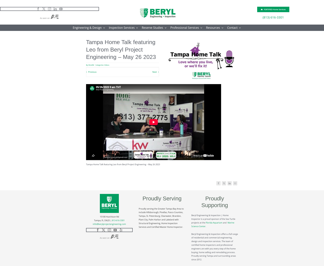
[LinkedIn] (229, 183)
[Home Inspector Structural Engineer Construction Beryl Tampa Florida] (158, 8)
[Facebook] (218, 183)
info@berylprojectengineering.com (109, 224)
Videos (106, 65)
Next (154, 72)
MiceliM (91, 65)
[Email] (235, 183)
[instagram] (49, 9)
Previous (92, 72)
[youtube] (61, 9)
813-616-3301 (118, 220)
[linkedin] (55, 9)
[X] (224, 183)
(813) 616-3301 (273, 17)
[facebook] (38, 9)
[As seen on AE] (49, 15)
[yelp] (121, 230)
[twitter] (43, 9)
